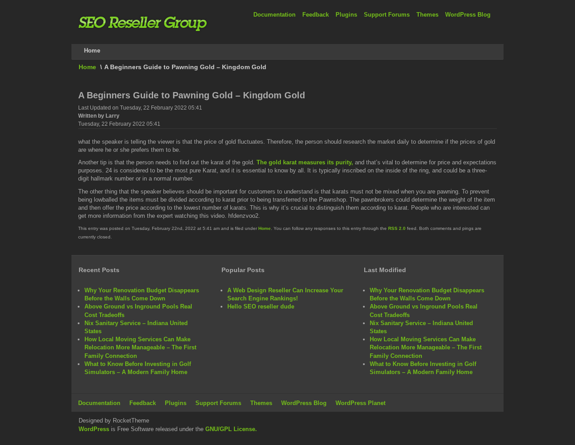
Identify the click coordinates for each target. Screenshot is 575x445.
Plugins (346, 14)
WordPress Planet (360, 403)
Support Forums (387, 14)
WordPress (94, 429)
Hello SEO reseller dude (260, 306)
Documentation (274, 14)
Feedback (315, 14)
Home (87, 66)
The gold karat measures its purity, (305, 162)
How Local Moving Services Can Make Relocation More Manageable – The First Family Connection (140, 347)
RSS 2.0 (397, 228)
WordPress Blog (468, 14)
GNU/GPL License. (231, 429)
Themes (427, 14)
